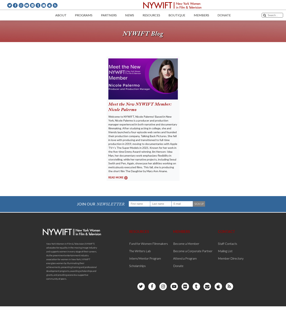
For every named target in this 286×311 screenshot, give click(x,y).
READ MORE (115, 177)
